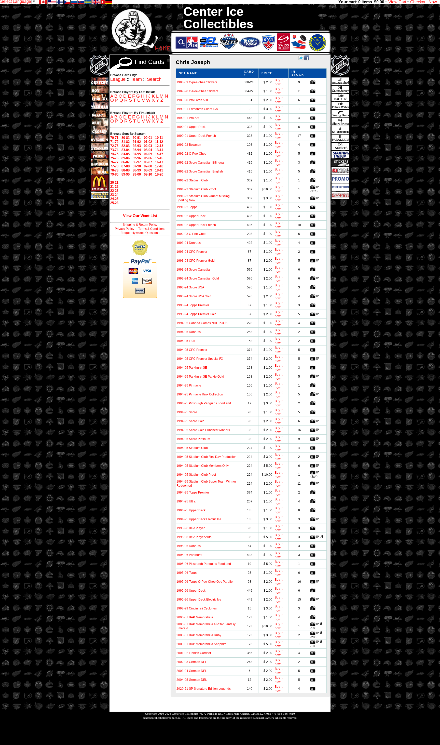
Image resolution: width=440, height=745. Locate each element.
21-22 (114, 187)
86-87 (125, 162)
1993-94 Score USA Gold (193, 296)
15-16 (159, 158)
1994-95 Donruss (188, 332)
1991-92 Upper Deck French (196, 225)
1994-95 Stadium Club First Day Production (206, 457)
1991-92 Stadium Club (192, 180)
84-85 (125, 154)
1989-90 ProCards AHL (192, 100)
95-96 (137, 158)
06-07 (148, 162)
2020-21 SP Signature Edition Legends (203, 688)
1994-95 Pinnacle (188, 385)
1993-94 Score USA (190, 287)
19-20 (159, 174)
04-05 (148, 154)
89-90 (125, 174)
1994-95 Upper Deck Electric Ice (198, 519)
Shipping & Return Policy (140, 225)
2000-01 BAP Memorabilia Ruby (198, 635)
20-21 (114, 182)
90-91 (137, 138)
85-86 (125, 158)
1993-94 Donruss (188, 243)
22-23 (114, 191)
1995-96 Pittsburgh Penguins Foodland (203, 564)
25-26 (114, 203)
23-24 (114, 195)
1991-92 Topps (186, 207)
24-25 (114, 199)
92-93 (137, 146)
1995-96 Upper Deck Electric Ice (198, 599)
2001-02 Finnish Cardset (193, 653)
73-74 (114, 150)
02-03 (148, 146)
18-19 (159, 170)
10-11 (159, 138)
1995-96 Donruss (188, 546)
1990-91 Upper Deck (190, 127)
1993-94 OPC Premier (191, 252)
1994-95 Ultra (186, 501)
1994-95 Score (186, 412)
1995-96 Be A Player (190, 528)
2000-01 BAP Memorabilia (194, 617)
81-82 (125, 142)
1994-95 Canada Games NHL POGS (201, 323)
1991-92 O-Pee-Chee (191, 153)
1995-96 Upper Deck (190, 590)
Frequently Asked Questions (140, 233)
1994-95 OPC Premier (191, 350)
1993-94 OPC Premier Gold (195, 260)
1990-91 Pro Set (187, 118)
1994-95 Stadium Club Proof (196, 474)
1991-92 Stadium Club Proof (196, 189)
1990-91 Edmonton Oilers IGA (197, 109)
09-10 (148, 174)
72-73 (114, 146)
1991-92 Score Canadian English (199, 171)
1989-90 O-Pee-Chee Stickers (197, 91)
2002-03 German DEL (191, 662)
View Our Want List (140, 216)
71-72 (114, 142)
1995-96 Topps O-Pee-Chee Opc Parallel (204, 581)
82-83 (125, 146)
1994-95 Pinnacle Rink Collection (199, 394)
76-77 (114, 162)
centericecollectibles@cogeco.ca (162, 717)
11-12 (159, 142)
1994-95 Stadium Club (192, 448)
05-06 (148, 158)
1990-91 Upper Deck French (196, 136)
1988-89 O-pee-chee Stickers (196, 82)
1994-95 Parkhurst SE (191, 367)
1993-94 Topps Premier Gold (196, 314)
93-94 (137, 150)
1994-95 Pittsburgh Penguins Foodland (203, 403)
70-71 (114, 138)
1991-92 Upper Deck (190, 216)
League (118, 79)
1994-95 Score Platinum (193, 439)
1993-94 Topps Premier (192, 305)
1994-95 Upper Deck (190, 510)
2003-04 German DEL (191, 671)
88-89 (125, 170)
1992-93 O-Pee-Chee (191, 234)
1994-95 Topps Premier (192, 492)
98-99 (137, 170)
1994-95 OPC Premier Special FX (199, 359)
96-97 (137, 162)
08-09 (148, 170)
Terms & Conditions (151, 229)
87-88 (125, 166)
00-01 (148, 138)
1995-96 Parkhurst (189, 555)
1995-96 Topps (186, 573)
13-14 (159, 150)
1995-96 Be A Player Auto (194, 537)
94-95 (137, 154)
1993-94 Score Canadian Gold (197, 278)
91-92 (137, 142)
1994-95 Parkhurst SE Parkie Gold (200, 376)
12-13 (159, 146)
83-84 (125, 150)
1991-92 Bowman (188, 145)
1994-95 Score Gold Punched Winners (203, 430)
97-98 (137, 166)
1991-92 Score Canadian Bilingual (200, 162)
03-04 (148, 150)
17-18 (159, 166)
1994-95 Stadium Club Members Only (202, 466)
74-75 (114, 154)
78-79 (114, 170)
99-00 (137, 174)
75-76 (114, 158)
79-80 (114, 174)
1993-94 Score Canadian (194, 269)
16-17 (159, 162)
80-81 (125, 138)
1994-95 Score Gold (190, 421)
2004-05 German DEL (191, 680)
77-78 (114, 166)
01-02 (148, 142)
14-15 (159, 154)
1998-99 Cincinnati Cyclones (196, 608)
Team (136, 79)
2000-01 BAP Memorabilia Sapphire (201, 644)
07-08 (148, 166)
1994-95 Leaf (185, 341)
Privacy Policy (124, 229)
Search (154, 79)
